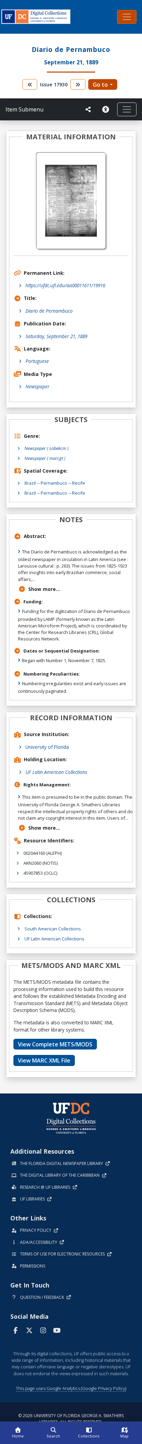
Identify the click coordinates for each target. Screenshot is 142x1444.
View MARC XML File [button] (44, 1060)
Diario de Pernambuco (49, 311)
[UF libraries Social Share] (88, 109)
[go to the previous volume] (30, 84)
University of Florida (47, 747)
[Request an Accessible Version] (106, 109)
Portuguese (37, 361)
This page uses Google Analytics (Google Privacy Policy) (71, 1388)
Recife (78, 483)
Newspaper (37, 386)
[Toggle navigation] (126, 17)
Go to (100, 84)
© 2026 (71, 1419)
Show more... (44, 589)
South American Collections (52, 929)
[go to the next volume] (77, 84)
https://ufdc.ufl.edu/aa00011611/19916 (65, 285)
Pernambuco (54, 483)
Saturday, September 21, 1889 (56, 336)
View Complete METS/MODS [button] (55, 1044)
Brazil (30, 483)
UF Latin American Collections (56, 772)
